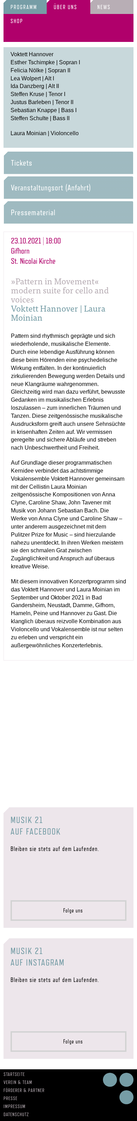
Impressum (15, 1106)
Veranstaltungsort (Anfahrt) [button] (51, 187)
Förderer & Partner (24, 1090)
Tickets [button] (21, 163)
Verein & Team (18, 1082)
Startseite (14, 1074)
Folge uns (71, 910)
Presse (11, 1098)
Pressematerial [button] (33, 212)
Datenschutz (16, 1114)
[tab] (68, 163)
